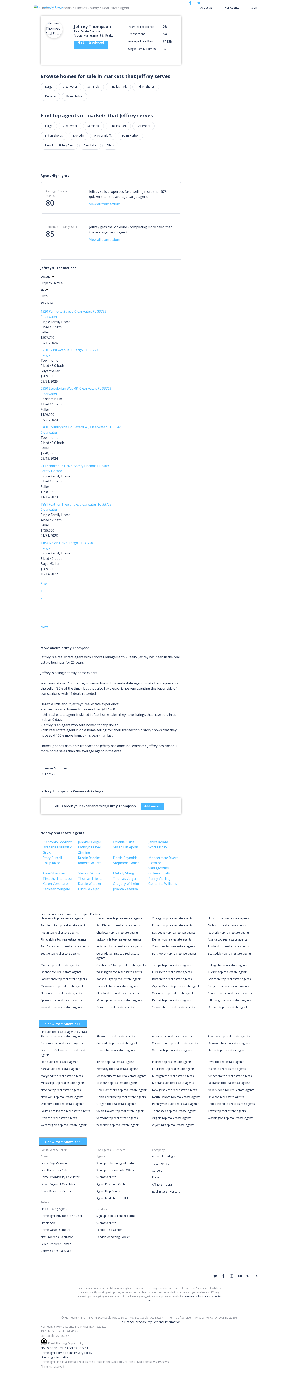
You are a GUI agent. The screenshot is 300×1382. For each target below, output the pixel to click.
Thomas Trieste (90, 878)
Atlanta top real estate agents (227, 939)
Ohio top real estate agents (226, 1097)
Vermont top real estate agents (117, 1118)
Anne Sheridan (54, 873)
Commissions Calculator (57, 1251)
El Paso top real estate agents (172, 972)
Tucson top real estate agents (228, 972)
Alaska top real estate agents (115, 1036)
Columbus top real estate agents (173, 946)
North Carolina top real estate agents (121, 1097)
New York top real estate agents (62, 918)
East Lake (90, 145)
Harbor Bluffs (103, 135)
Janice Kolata (158, 842)
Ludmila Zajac (88, 889)
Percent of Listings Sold (61, 227)
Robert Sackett (89, 863)
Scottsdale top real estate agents (230, 953)
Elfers (110, 145)
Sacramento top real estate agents (64, 979)
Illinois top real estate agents (115, 1062)
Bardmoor (143, 126)
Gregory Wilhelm (126, 883)
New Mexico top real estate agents (231, 1090)
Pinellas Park (118, 87)
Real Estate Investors (166, 1191)
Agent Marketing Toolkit (112, 1198)
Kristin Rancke (89, 857)
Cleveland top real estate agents (117, 993)
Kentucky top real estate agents (117, 1069)
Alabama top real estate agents (61, 1036)
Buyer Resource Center (56, 1191)
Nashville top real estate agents (229, 932)
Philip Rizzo (51, 863)
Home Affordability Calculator (60, 1177)
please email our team (197, 1296)
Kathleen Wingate (56, 889)
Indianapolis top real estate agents (119, 946)
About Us (206, 7)
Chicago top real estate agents (172, 918)
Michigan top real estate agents (173, 1076)
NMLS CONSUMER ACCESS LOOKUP (65, 1348)
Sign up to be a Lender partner (116, 1216)
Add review (152, 806)
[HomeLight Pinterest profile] (248, 1275)
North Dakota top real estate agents (176, 1097)
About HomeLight (164, 1156)
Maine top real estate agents (227, 1069)
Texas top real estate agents (227, 1111)
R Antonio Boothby (57, 842)
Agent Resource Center (111, 1184)
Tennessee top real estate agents (174, 1111)
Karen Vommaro (55, 883)
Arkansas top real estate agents (229, 1036)
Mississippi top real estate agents (63, 1083)
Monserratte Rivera (163, 857)
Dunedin (50, 96)
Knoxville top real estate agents (61, 1007)
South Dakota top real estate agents (120, 1111)
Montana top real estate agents (173, 1083)
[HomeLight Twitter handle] (215, 1276)
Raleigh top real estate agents (227, 965)
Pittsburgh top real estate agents (229, 1000)
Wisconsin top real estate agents (118, 1125)
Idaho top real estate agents (59, 1062)
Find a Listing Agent (54, 1209)
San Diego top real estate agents (118, 925)
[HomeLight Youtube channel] (240, 1276)
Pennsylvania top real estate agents (175, 1104)
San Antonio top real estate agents (64, 925)
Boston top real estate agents (172, 979)
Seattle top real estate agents (60, 953)
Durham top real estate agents (228, 1007)
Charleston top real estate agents (230, 993)
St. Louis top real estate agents (61, 993)
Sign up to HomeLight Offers (115, 1170)
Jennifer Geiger (89, 842)
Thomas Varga (124, 878)
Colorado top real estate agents (117, 1043)
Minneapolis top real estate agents (119, 1000)
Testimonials (160, 1163)
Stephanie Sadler (126, 863)
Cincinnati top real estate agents (173, 993)
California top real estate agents (62, 1043)
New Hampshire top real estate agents (122, 1090)
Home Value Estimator (55, 1230)
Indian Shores (146, 87)
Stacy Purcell (52, 857)
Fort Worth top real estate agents (174, 953)
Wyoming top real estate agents (173, 1125)
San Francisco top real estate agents (65, 946)
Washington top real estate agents (119, 972)
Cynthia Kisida (123, 842)
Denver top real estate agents (172, 939)
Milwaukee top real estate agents (63, 986)
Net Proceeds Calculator (57, 1237)
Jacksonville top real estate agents (118, 939)
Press (155, 1177)
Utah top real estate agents (59, 1118)
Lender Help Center (109, 1230)
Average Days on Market (57, 193)
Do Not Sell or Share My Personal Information (150, 1322)
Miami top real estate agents (60, 965)
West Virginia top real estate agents (64, 1125)
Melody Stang (123, 873)
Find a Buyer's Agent (54, 1163)
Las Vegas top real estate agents (174, 932)
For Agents (232, 7)
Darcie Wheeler (89, 883)
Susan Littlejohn (125, 847)
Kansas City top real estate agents (119, 979)
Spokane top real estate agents (61, 1000)
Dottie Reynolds (125, 857)
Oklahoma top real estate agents (62, 1104)
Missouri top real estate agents (117, 1083)
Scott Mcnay (157, 847)
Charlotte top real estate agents (117, 932)
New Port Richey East (59, 145)
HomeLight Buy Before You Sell (61, 1216)
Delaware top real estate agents (229, 1043)
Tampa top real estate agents (171, 965)
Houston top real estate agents (228, 918)
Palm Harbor (74, 96)
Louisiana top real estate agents (173, 1069)
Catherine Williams (162, 883)
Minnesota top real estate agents (230, 1076)
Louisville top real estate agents (117, 986)
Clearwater (70, 87)
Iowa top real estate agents (226, 1062)
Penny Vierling (159, 878)
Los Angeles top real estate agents (119, 918)
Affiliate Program (163, 1184)
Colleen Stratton (160, 873)
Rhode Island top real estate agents (231, 1104)
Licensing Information (55, 1357)
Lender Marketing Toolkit (113, 1237)
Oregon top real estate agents (116, 1104)
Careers (157, 1170)
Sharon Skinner (90, 873)
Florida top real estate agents (115, 1050)
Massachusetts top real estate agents (121, 1076)
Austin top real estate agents (60, 932)
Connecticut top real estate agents (175, 1043)
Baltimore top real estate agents (229, 979)
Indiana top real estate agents (172, 1062)
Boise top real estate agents (115, 1007)
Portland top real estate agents (228, 946)
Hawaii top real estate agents (227, 1050)
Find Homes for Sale (54, 1170)
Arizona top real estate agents (172, 1036)
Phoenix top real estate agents (172, 925)
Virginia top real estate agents (171, 1118)
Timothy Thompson (58, 878)
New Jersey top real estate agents (174, 1090)
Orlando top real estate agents (61, 972)
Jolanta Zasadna (125, 889)
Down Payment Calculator (58, 1184)
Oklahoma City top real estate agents (121, 965)
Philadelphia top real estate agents (63, 939)
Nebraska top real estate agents (229, 1083)
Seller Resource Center (56, 1244)
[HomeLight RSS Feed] (256, 1276)
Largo (49, 87)
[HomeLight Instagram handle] (231, 1276)
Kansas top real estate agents (60, 1069)
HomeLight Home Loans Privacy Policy (66, 1353)
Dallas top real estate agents (227, 925)
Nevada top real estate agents (61, 1090)
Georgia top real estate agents (172, 1050)
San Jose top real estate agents (228, 986)
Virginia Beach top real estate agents (176, 986)
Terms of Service (179, 1317)
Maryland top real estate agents (62, 1076)
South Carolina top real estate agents (65, 1111)
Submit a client (106, 1177)
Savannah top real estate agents (173, 1007)
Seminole (93, 87)
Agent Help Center (108, 1191)
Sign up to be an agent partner (116, 1163)
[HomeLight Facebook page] (223, 1276)
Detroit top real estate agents (171, 1000)
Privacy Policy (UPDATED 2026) (216, 1317)
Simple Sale (48, 1223)
